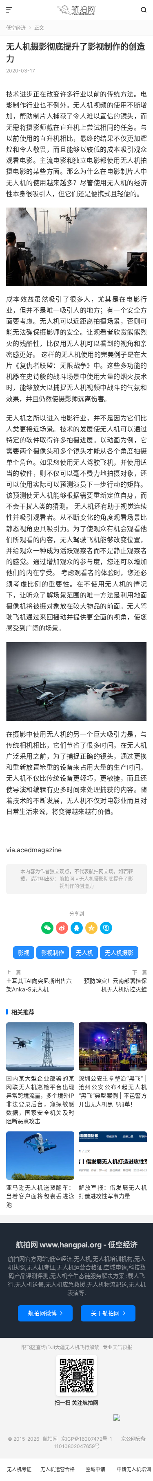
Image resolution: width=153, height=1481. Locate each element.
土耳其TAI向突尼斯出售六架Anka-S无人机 (39, 985)
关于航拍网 (108, 1313)
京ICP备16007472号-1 (86, 1439)
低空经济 (16, 28)
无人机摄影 (119, 952)
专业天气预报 (117, 1347)
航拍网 (76, 10)
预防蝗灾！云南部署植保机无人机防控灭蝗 (115, 985)
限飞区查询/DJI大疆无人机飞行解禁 (60, 1347)
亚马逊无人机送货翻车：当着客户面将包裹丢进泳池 (40, 1196)
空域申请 (95, 1469)
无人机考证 (19, 1469)
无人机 (84, 952)
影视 (23, 952)
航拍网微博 (45, 1313)
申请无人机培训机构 (134, 1473)
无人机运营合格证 (57, 1473)
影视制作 (52, 952)
